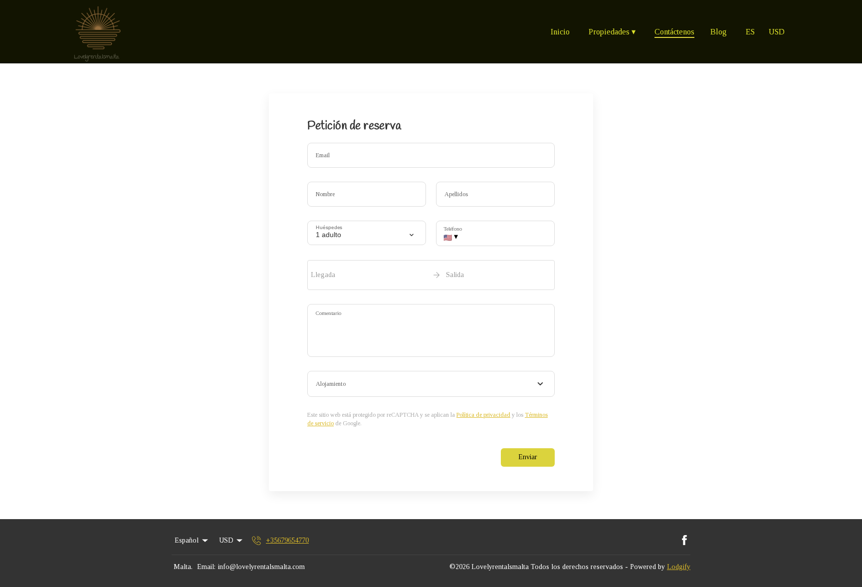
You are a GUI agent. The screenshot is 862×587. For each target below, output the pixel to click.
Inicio (560, 31)
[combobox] (431, 384)
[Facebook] (684, 540)
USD (777, 31)
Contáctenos (674, 31)
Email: (206, 567)
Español (187, 540)
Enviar (527, 457)
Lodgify (678, 567)
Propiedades (612, 31)
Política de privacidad (483, 414)
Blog (718, 31)
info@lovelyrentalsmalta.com (261, 567)
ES (750, 31)
